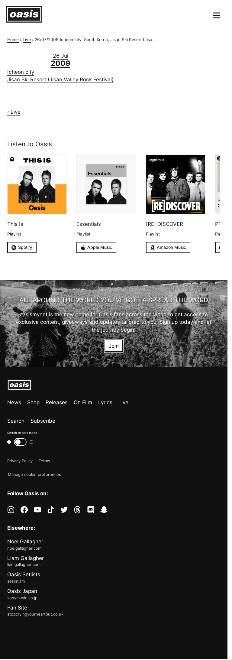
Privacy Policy (20, 460)
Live (27, 39)
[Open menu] (216, 15)
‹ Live (14, 112)
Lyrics (105, 402)
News (14, 402)
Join (114, 346)
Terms (44, 460)
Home (13, 39)
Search (15, 421)
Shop (33, 402)
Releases (57, 402)
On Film (83, 402)
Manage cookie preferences (34, 474)
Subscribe (43, 421)
